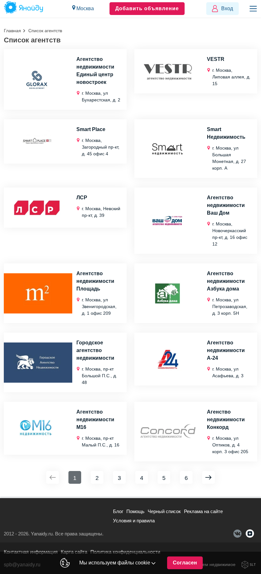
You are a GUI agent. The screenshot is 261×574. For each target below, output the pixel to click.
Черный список (164, 511)
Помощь (135, 511)
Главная (12, 30)
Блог (118, 511)
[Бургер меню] (253, 8)
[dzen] (250, 533)
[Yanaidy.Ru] (23, 8)
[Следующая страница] (208, 477)
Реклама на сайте (203, 511)
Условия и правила (134, 520)
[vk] (237, 533)
